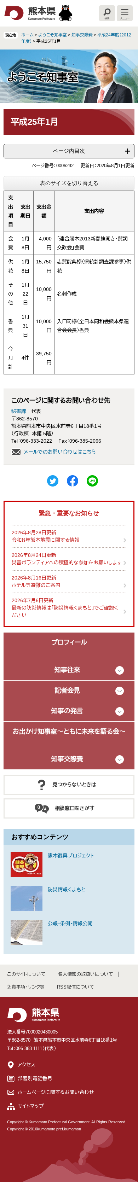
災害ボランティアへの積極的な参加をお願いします (67, 562)
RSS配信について (75, 987)
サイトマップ (31, 1106)
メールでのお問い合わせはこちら (60, 452)
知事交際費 (82, 35)
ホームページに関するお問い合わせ (56, 1092)
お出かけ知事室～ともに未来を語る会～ (69, 731)
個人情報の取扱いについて (85, 974)
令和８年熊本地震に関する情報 (45, 540)
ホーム (27, 35)
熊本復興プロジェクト (71, 855)
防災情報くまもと (67, 889)
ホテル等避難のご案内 (36, 585)
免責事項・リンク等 (26, 987)
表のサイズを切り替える (69, 183)
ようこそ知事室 (52, 35)
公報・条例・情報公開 (70, 923)
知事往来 (67, 670)
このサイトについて (26, 974)
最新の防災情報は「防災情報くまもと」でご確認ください (65, 611)
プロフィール (69, 642)
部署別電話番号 (35, 1078)
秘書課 (18, 411)
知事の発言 (67, 711)
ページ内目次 (69, 151)
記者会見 (67, 690)
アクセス (26, 1064)
